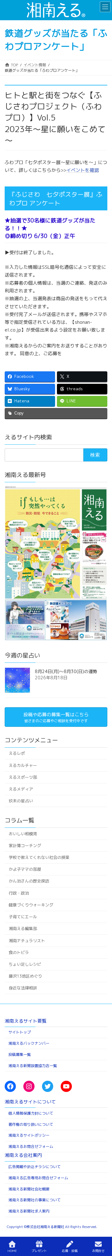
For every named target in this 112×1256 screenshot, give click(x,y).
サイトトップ (19, 1032)
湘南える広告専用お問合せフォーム (38, 1177)
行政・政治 (19, 893)
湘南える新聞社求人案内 (28, 1211)
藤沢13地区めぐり (25, 976)
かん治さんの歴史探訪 (29, 881)
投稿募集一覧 (19, 1054)
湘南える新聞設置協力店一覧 (32, 1065)
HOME (12, 1251)
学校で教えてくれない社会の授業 (39, 857)
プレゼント (39, 1251)
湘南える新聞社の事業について (34, 1200)
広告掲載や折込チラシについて (34, 1166)
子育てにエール (23, 916)
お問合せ (98, 1251)
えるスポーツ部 (23, 777)
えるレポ (17, 753)
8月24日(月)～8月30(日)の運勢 (66, 671)
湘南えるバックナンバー (28, 1043)
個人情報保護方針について (30, 1113)
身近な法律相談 (23, 988)
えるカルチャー (23, 765)
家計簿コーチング (25, 845)
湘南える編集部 (23, 929)
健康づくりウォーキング (31, 905)
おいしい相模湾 (23, 834)
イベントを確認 (82, 170)
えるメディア (21, 789)
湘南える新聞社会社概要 (28, 1188)
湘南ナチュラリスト (27, 940)
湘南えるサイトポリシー (28, 1135)
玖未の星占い (21, 801)
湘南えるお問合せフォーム (30, 1146)
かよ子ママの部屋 (25, 869)
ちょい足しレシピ (25, 964)
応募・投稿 (69, 1251)
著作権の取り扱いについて (30, 1124)
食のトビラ (19, 952)
